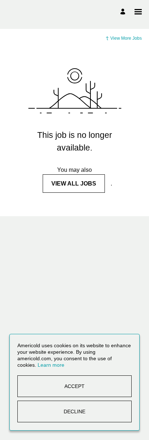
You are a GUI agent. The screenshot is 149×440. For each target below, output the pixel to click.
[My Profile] (123, 11)
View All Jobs (73, 183)
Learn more (51, 365)
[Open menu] (138, 11)
